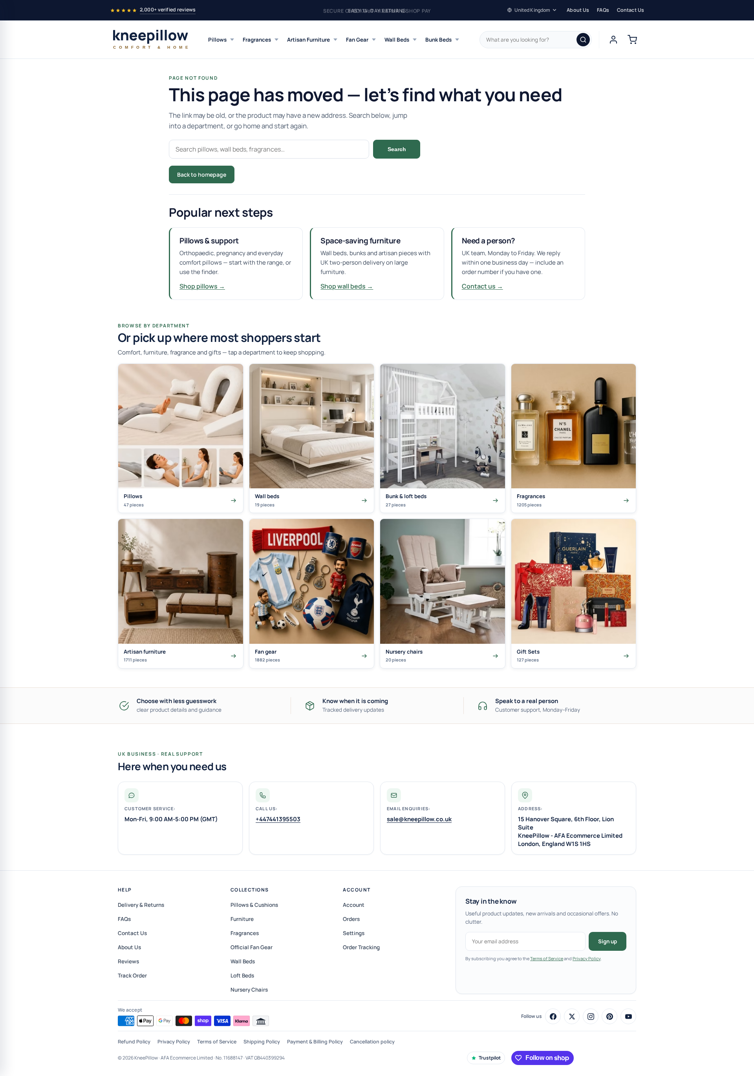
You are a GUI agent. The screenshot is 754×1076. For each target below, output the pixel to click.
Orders (351, 919)
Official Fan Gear (252, 947)
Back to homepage (201, 174)
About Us (578, 10)
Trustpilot (490, 1057)
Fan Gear (357, 39)
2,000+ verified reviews (168, 9)
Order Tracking (361, 947)
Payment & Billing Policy (315, 1041)
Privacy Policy (586, 958)
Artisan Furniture (308, 39)
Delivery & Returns (141, 904)
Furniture (242, 919)
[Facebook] (553, 1016)
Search (397, 149)
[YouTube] (628, 1016)
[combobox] (535, 39)
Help (125, 889)
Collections (250, 889)
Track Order (132, 975)
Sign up (607, 941)
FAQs (603, 10)
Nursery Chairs (249, 989)
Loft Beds (242, 975)
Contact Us (630, 10)
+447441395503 (278, 819)
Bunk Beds (438, 39)
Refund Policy (134, 1041)
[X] (572, 1016)
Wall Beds (396, 39)
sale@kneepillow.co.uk (419, 819)
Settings (353, 933)
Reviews (128, 961)
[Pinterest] (609, 1016)
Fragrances (257, 39)
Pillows (217, 39)
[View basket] (632, 39)
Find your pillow (268, 174)
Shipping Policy (261, 1041)
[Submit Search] (583, 39)
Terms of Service (546, 958)
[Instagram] (590, 1016)
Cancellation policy (372, 1041)
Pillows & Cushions (254, 904)
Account (356, 889)
